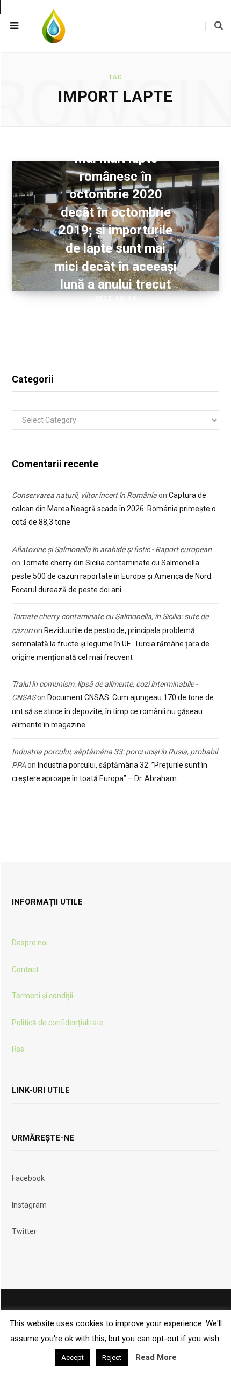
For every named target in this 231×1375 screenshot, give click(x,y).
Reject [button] (111, 1358)
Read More (156, 1357)
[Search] (214, 26)
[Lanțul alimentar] (54, 26)
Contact (25, 969)
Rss (18, 1049)
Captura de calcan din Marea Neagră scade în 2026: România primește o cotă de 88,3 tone (114, 508)
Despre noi (30, 942)
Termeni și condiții (42, 995)
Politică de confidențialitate (58, 1022)
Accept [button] (72, 1358)
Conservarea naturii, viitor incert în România (84, 495)
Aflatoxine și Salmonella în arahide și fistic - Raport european (112, 549)
